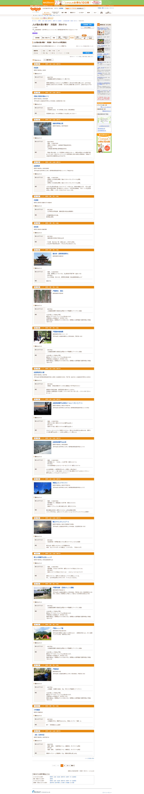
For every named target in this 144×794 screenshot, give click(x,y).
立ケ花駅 (72, 782)
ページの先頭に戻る (89, 758)
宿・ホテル (34, 20)
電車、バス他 (52, 50)
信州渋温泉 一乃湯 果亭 (102, 53)
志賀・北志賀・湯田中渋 (46, 20)
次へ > (68, 765)
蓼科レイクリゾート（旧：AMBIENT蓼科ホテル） (102, 28)
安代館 (98, 36)
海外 (101, 12)
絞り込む (88, 52)
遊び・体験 (64, 12)
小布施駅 (67, 782)
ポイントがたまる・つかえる (37, 18)
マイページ (112, 7)
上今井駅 (62, 782)
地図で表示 (48, 59)
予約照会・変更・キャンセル (103, 7)
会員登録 (61, 8)
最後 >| (72, 765)
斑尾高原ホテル (100, 62)
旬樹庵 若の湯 (100, 67)
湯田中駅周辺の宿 (101, 128)
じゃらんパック (55, 12)
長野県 (39, 20)
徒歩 (44, 50)
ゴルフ (95, 12)
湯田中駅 (52, 782)
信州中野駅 (57, 782)
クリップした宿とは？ (106, 107)
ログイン (56, 8)
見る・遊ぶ (45, 53)
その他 (67, 53)
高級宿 (50, 15)
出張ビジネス (40, 15)
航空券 (88, 12)
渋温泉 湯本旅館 (101, 45)
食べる (53, 53)
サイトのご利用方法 (102, 5)
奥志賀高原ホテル (101, 77)
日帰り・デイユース (56, 15)
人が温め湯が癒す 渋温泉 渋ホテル (70, 20)
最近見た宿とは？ (107, 110)
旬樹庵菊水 (99, 73)
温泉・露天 (46, 15)
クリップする (87, 27)
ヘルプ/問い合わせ (110, 5)
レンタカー (81, 12)
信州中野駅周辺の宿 (102, 130)
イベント (60, 53)
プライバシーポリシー (107, 792)
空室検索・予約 (87, 24)
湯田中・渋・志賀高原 (57, 20)
